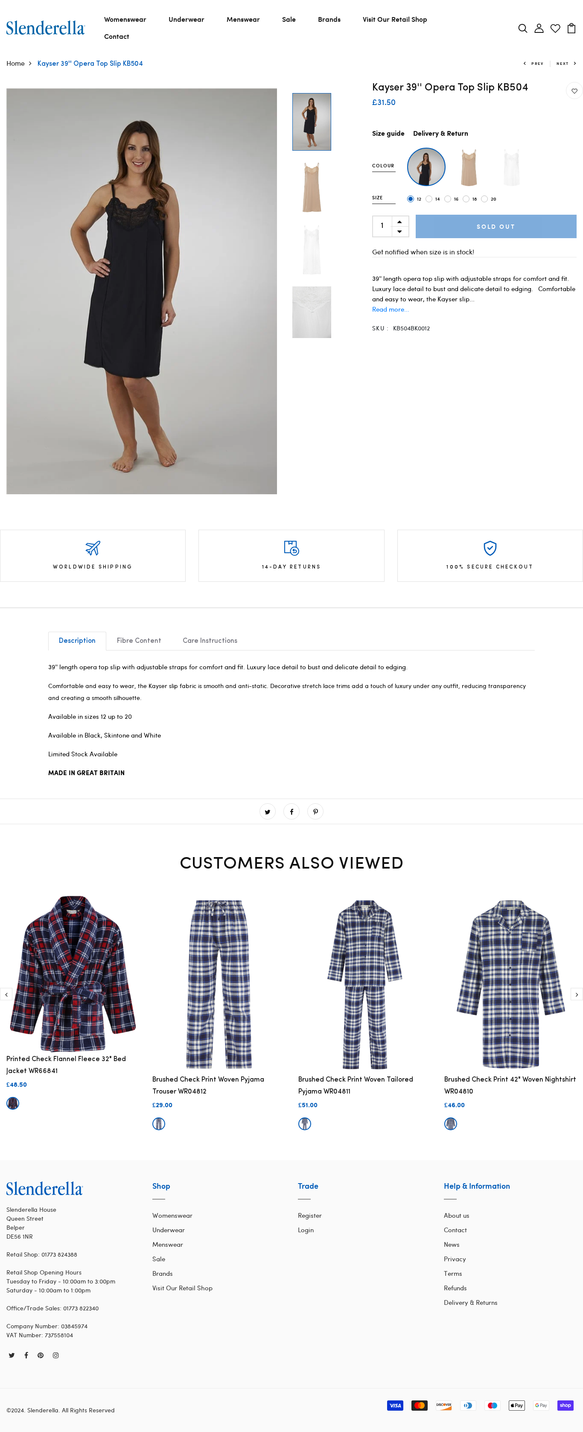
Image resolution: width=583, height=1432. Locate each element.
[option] (141, 291)
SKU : (380, 328)
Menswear (243, 19)
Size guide (388, 133)
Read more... (390, 309)
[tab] (77, 641)
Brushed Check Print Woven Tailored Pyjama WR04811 (355, 1085)
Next (563, 63)
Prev (537, 63)
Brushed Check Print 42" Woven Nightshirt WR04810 (510, 1085)
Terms (453, 1273)
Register (310, 1215)
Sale (289, 19)
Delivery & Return (440, 133)
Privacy (455, 1258)
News (452, 1244)
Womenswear (125, 19)
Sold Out (496, 226)
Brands (329, 19)
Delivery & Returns (471, 1302)
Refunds (455, 1287)
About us (456, 1215)
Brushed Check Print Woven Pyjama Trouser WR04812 (208, 1085)
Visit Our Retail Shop (395, 19)
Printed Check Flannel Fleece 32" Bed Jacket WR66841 (66, 1065)
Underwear (186, 19)
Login (306, 1229)
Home (15, 62)
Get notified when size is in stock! (423, 251)
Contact (116, 36)
